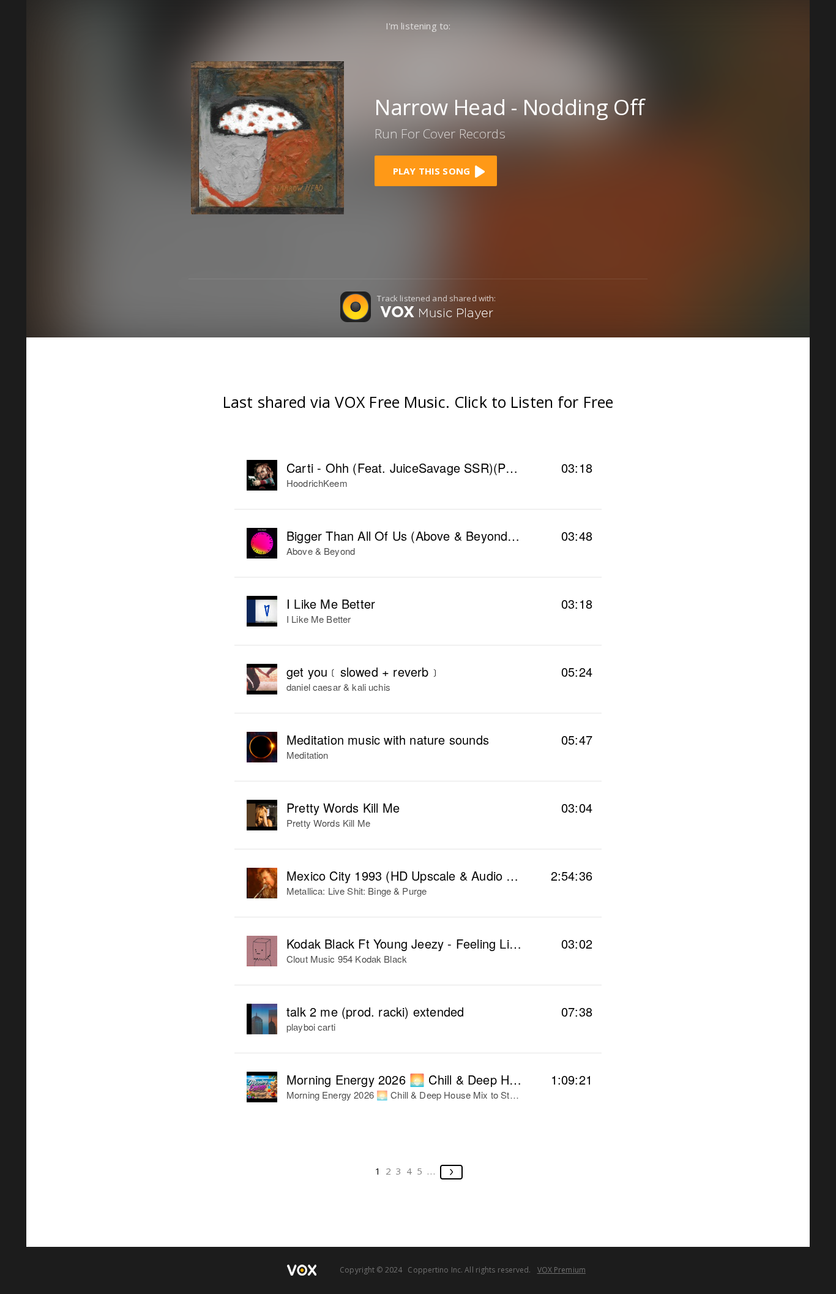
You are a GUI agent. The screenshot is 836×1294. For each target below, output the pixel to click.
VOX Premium (561, 1270)
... (431, 1171)
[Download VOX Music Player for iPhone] (267, 136)
